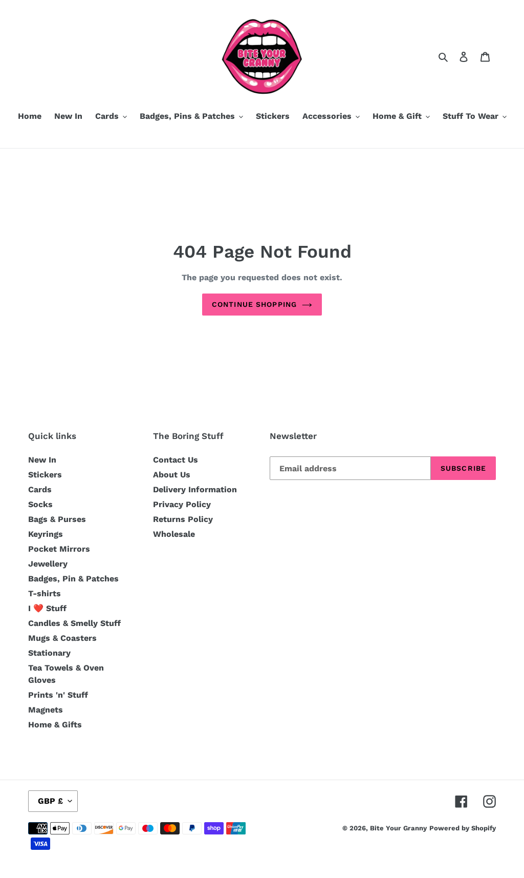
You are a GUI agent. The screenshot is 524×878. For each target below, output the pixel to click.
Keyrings (45, 534)
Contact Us (175, 460)
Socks (40, 504)
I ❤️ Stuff (47, 608)
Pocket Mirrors (59, 549)
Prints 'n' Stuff (58, 695)
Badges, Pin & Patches (73, 578)
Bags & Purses (57, 519)
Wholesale (174, 534)
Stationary (49, 653)
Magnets (45, 710)
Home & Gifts (55, 724)
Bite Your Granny (398, 828)
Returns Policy (183, 519)
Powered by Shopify (462, 828)
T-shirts (44, 593)
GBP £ (50, 801)
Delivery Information (195, 489)
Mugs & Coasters (62, 638)
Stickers (45, 474)
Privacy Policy (182, 504)
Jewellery (48, 564)
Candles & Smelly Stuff (74, 623)
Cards (40, 489)
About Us (171, 474)
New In (42, 460)
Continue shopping (254, 304)
